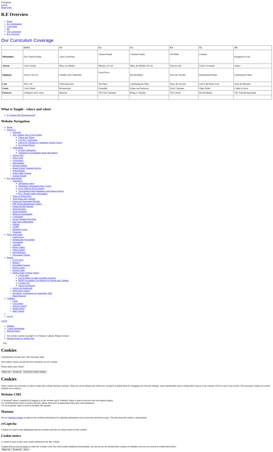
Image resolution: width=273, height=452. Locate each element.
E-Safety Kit (23, 283)
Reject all (6, 372)
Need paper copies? (21, 291)
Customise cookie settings (35, 372)
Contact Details (19, 176)
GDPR (16, 227)
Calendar (17, 245)
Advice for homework (22, 288)
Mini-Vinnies (18, 311)
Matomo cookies (15, 417)
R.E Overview (13, 34)
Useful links (23, 275)
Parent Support (19, 296)
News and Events (15, 234)
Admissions (18, 147)
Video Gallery (19, 250)
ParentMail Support (21, 265)
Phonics (16, 262)
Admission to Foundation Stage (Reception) (38, 153)
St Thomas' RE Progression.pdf (21, 115)
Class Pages (18, 303)
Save (26, 449)
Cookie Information (15, 328)
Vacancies (17, 232)
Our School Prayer (26, 145)
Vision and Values (26, 137)
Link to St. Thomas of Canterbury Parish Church (40, 142)
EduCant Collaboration (23, 222)
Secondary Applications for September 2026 (32, 293)
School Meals (19, 170)
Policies (16, 224)
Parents (10, 257)
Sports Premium (20, 211)
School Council (19, 306)
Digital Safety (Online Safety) (26, 273)
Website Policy (13, 331)
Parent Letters (19, 268)
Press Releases (19, 252)
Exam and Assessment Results (26, 201)
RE (8, 29)
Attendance (18, 181)
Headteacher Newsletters (24, 239)
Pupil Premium (19, 209)
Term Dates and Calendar (24, 199)
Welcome (17, 132)
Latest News (18, 237)
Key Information (14, 24)
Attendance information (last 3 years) (34, 186)
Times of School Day (22, 196)
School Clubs (19, 270)
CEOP (4, 321)
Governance (18, 160)
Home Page (6, 7)
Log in (4, 5)
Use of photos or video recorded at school (37, 278)
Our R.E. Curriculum (27, 140)
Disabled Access (20, 229)
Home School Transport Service (27, 168)
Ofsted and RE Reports (23, 206)
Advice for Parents (26, 285)
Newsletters (18, 242)
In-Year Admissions (27, 150)
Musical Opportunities (22, 214)
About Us (11, 130)
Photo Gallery (19, 247)
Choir (15, 301)
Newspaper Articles (21, 255)
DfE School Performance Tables (27, 204)
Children (11, 298)
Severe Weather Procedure (24, 219)
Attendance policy (26, 183)
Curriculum (12, 26)
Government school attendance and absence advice (41, 191)
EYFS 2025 (18, 260)
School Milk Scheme (22, 173)
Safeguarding (18, 163)
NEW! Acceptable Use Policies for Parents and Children (43, 280)
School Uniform (20, 165)
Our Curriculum (14, 31)
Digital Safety (19, 308)
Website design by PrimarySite (20, 338)
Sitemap (10, 326)
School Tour (18, 155)
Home (9, 21)
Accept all (17, 372)
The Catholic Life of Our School (27, 135)
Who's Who (18, 158)
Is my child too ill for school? (31, 188)
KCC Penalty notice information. (33, 193)
